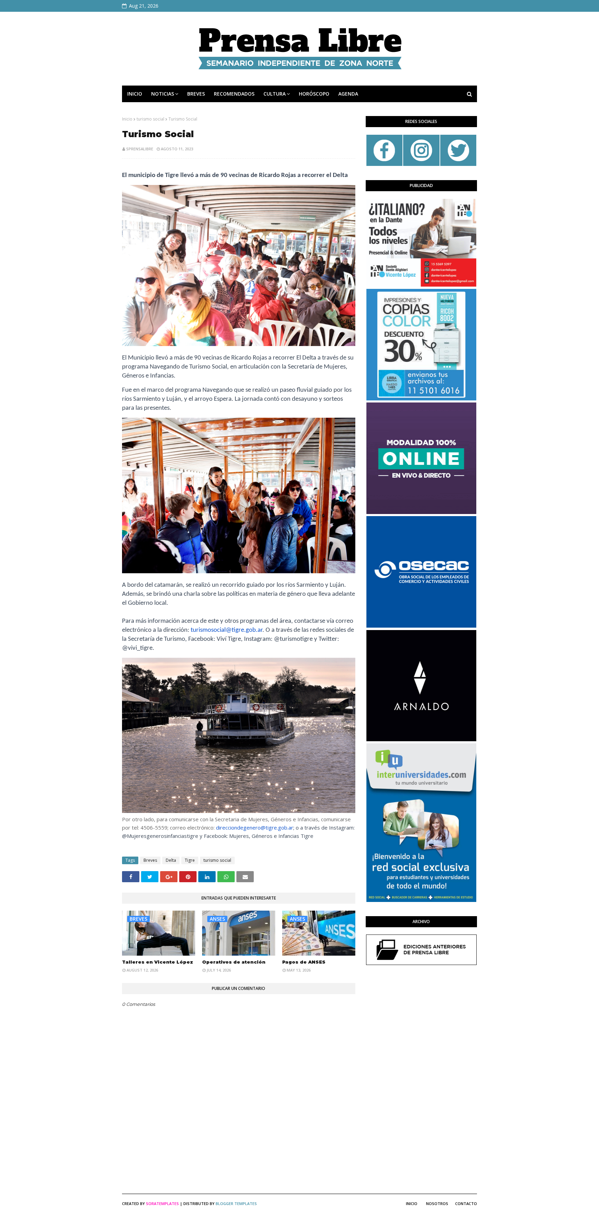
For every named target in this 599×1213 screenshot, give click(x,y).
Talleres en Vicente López (157, 962)
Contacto (466, 1203)
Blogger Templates (236, 1203)
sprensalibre (139, 148)
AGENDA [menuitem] (348, 93)
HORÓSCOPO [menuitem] (314, 93)
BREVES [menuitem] (196, 93)
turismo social (150, 119)
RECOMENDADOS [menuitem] (234, 93)
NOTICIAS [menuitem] (162, 93)
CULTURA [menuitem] (274, 93)
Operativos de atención (234, 962)
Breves (150, 860)
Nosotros (437, 1203)
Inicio (127, 119)
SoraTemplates (162, 1203)
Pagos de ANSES (303, 962)
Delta (171, 860)
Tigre (190, 860)
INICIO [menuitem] (134, 93)
